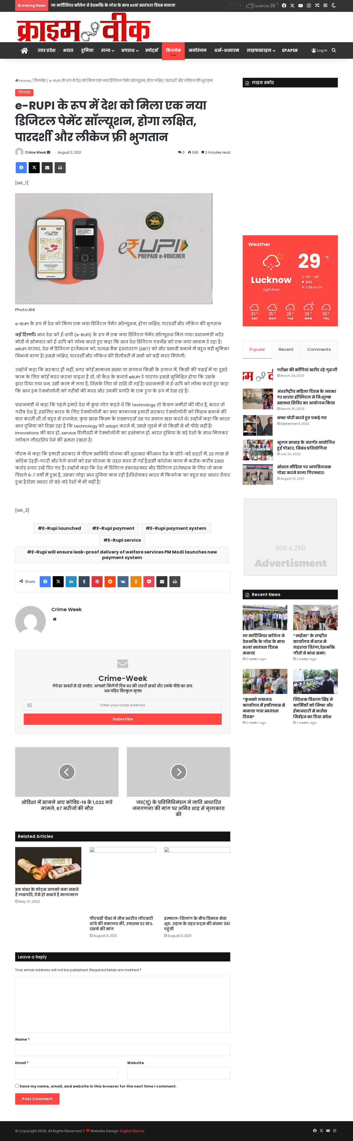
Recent (286, 349)
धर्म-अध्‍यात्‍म (226, 50)
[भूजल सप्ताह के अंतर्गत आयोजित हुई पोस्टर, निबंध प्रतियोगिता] (258, 450)
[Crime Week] (84, 26)
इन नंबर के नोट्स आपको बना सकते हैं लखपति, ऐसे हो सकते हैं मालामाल (47, 892)
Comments (319, 349)
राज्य (105, 50)
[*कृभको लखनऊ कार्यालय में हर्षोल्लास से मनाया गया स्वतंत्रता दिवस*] (265, 681)
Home (24, 80)
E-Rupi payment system (178, 528)
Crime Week (35, 152)
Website (135, 1062)
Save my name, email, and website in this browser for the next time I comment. (98, 1086)
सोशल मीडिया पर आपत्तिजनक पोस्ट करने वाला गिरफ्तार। (304, 469)
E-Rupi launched (61, 528)
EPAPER (290, 50)
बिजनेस (173, 50)
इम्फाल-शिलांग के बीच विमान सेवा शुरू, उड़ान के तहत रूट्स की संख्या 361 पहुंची (197, 924)
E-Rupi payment (116, 528)
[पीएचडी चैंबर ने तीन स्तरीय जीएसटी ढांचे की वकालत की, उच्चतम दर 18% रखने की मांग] (123, 880)
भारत (68, 50)
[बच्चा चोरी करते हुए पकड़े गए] (258, 425)
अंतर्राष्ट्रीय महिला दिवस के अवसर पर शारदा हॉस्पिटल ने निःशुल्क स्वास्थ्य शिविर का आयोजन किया (306, 397)
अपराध (128, 50)
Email (22, 1062)
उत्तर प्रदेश (46, 50)
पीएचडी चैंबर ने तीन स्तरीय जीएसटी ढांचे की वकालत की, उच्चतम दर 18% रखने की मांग (121, 924)
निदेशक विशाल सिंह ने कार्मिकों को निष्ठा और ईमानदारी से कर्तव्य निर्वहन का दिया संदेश (313, 708)
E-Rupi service (124, 540)
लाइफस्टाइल (259, 50)
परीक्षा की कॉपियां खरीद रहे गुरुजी (307, 370)
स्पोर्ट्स (151, 50)
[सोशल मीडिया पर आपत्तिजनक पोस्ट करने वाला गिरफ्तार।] (258, 474)
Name (22, 1039)
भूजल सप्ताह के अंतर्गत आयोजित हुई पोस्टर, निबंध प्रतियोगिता (306, 445)
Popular (257, 349)
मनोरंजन (198, 50)
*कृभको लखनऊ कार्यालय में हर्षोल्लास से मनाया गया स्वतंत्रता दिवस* (264, 708)
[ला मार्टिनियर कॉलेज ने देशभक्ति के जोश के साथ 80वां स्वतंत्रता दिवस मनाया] (265, 617)
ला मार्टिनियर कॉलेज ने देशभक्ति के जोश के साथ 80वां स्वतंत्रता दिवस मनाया (113, 5)
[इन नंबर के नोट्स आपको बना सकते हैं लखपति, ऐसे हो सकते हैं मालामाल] (48, 865)
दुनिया (87, 50)
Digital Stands (132, 1131)
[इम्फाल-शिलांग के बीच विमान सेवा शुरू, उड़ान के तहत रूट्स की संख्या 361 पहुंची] (197, 880)
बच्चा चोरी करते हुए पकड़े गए (302, 418)
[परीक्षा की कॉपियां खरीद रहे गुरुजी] (258, 376)
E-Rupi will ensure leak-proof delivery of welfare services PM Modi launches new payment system (124, 555)
